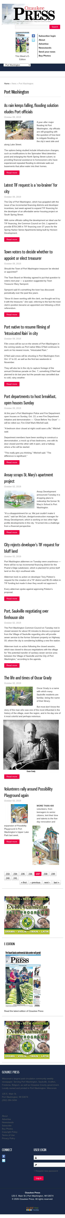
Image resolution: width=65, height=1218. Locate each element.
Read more (13, 173)
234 (15, 874)
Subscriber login (47, 36)
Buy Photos (45, 56)
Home (6, 83)
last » (56, 882)
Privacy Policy (8, 1138)
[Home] (32, 23)
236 (30, 874)
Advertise (44, 44)
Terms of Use (8, 1135)
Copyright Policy (9, 1132)
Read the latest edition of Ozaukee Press (23, 1011)
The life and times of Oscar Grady (28, 677)
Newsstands (45, 48)
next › (47, 882)
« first (24, 882)
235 (23, 874)
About (42, 40)
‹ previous (35, 882)
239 (53, 874)
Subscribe (6, 1125)
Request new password (47, 1171)
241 (15, 878)
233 (8, 874)
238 (45, 874)
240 (8, 878)
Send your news (47, 52)
